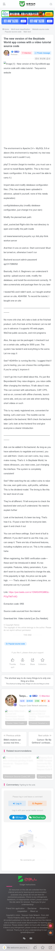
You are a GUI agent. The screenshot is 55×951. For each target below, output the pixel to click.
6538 (31, 701)
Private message (43, 53)
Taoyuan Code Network (24, 695)
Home (6, 29)
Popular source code (13, 31)
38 (23, 701)
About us (34, 911)
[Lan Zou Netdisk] (39, 618)
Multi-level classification (20, 29)
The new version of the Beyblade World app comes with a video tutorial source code (27, 42)
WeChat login (39, 817)
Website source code (40, 29)
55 (38, 701)
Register (38, 803)
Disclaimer (32, 908)
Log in (19, 803)
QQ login (19, 817)
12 (44, 701)
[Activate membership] (51, 932)
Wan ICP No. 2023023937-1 (37, 917)
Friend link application (15, 908)
